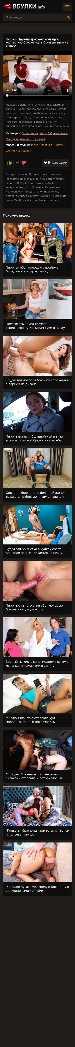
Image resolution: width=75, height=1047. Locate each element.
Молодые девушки (18, 139)
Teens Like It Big (41, 145)
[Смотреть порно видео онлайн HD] (24, 7)
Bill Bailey (24, 151)
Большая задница (34, 133)
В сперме (38, 139)
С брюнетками (57, 133)
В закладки (55, 162)
